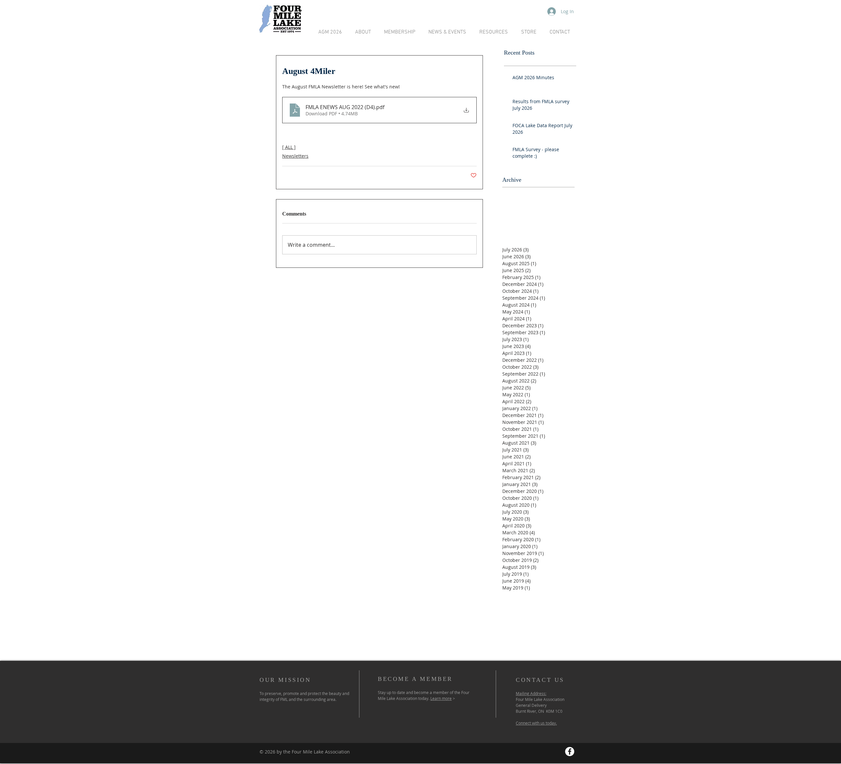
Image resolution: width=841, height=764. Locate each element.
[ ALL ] (289, 147)
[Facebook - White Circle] (569, 751)
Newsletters (295, 156)
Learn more (441, 698)
